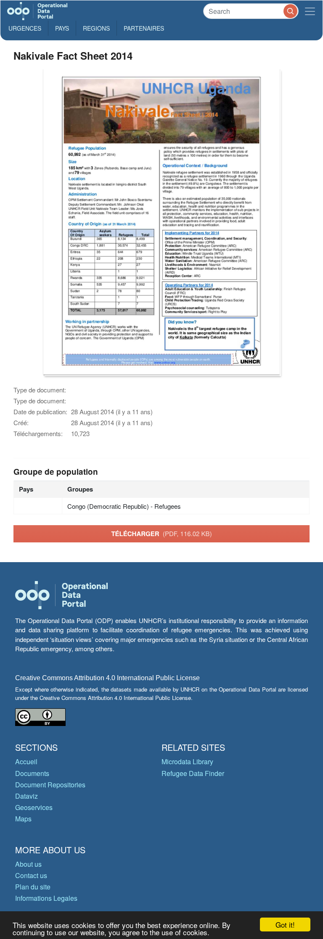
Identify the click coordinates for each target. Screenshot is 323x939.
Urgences (24, 28)
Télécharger (161, 533)
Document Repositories (50, 784)
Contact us (31, 875)
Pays (62, 28)
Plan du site (32, 887)
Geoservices (34, 807)
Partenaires (144, 28)
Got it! (285, 924)
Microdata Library (187, 761)
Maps (23, 818)
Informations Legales (46, 898)
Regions (96, 28)
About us (28, 864)
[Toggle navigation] (310, 11)
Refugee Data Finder (193, 773)
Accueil (26, 761)
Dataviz (26, 796)
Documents (32, 773)
